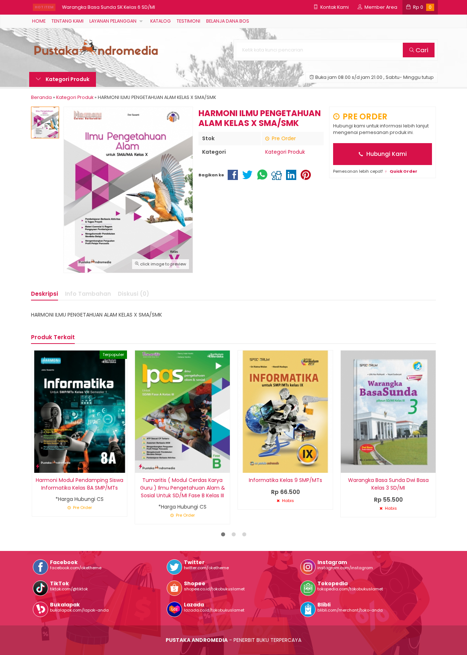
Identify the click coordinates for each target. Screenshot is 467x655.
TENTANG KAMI (67, 21)
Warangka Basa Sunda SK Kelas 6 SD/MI (108, 7)
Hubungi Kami (386, 154)
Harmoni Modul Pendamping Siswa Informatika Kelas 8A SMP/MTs (79, 483)
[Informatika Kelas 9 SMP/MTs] (285, 411)
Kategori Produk (67, 79)
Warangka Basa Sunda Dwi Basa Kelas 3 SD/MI (388, 483)
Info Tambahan (88, 294)
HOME (39, 21)
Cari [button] (421, 50)
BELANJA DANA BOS (227, 21)
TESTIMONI (188, 21)
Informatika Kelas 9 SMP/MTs (285, 480)
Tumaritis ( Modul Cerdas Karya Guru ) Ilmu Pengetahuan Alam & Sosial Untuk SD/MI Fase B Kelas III (182, 487)
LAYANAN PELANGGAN (112, 21)
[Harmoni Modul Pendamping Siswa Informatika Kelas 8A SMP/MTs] (79, 411)
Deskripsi (44, 294)
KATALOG (160, 21)
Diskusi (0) (133, 294)
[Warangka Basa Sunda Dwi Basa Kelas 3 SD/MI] (388, 411)
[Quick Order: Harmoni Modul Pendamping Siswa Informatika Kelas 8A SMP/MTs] (37, 466)
